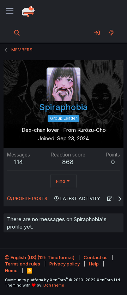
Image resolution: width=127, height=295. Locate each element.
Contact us (96, 257)
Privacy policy (64, 264)
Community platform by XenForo (63, 279)
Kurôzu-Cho (91, 130)
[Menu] (9, 11)
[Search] (17, 33)
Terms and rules (22, 264)
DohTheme (53, 285)
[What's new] (111, 33)
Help (94, 264)
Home (11, 270)
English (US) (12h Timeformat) (42, 257)
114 (18, 162)
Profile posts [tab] (30, 198)
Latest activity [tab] (80, 198)
